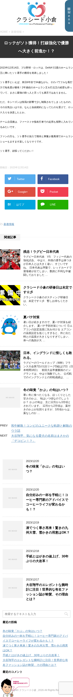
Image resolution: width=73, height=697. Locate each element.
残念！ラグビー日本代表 (41, 251)
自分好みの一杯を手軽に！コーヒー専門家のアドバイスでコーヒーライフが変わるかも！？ (47, 502)
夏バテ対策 (31, 317)
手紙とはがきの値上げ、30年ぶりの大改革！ (47, 559)
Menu (69, 17)
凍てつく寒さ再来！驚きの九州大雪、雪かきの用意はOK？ (48, 530)
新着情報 (9, 224)
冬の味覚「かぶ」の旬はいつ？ (46, 390)
